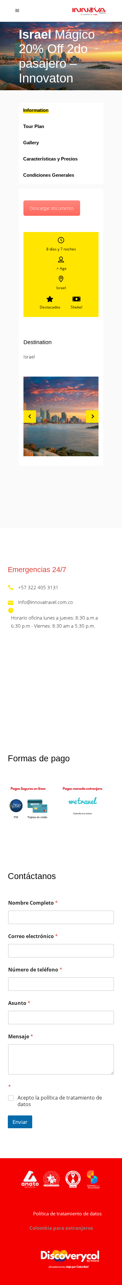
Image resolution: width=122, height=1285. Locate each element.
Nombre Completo (33, 903)
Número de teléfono (35, 970)
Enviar (20, 1121)
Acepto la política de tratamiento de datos (60, 1101)
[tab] (61, 111)
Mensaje (20, 1037)
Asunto (19, 1003)
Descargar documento (52, 208)
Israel (29, 356)
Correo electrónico (33, 936)
